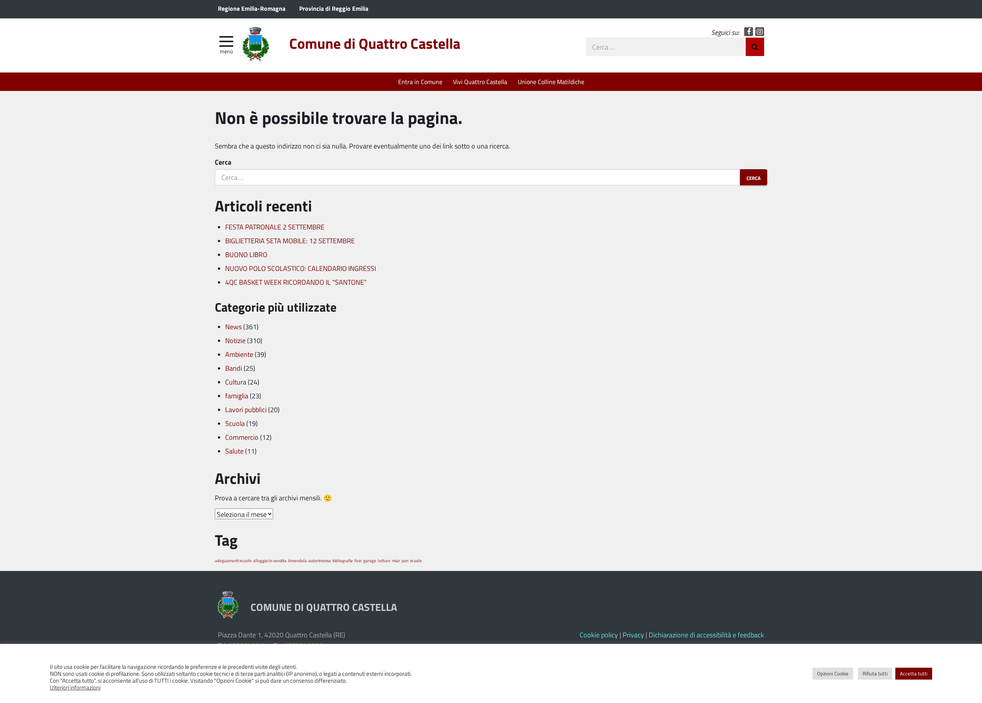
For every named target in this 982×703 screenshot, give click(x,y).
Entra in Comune (420, 81)
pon (405, 560)
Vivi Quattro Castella (480, 81)
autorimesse (319, 560)
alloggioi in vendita (270, 560)
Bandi (233, 368)
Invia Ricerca (755, 47)
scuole (416, 560)
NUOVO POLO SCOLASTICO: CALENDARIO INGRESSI (300, 268)
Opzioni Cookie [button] (833, 673)
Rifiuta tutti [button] (875, 673)
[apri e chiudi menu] (226, 40)
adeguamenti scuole (233, 560)
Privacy (633, 634)
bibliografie (343, 560)
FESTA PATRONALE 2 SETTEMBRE (275, 226)
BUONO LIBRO (246, 254)
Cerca (223, 162)
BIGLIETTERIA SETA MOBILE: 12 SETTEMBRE (290, 240)
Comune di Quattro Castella (374, 43)
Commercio (242, 437)
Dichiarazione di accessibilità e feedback (706, 634)
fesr (358, 560)
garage (369, 560)
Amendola (297, 560)
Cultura (235, 381)
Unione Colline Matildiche (551, 81)
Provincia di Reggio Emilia (333, 8)
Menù (226, 51)
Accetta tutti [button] (914, 673)
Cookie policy (599, 634)
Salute (234, 450)
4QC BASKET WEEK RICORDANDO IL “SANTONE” (296, 282)
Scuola (235, 423)
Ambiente (239, 354)
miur (396, 560)
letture (384, 560)
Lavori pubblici (246, 409)
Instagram (759, 31)
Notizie (235, 340)
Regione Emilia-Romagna (251, 8)
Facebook (748, 31)
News (233, 326)
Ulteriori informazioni (75, 687)
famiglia (236, 395)
